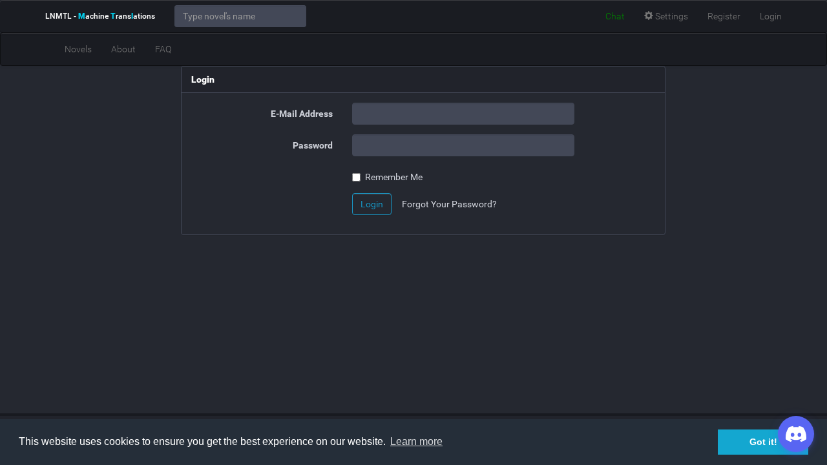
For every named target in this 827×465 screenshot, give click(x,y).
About (123, 49)
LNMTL (100, 16)
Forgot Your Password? (449, 204)
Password (313, 145)
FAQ (163, 49)
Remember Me (394, 177)
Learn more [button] (416, 441)
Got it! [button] (763, 442)
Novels (78, 49)
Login (771, 16)
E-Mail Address (302, 113)
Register (723, 16)
